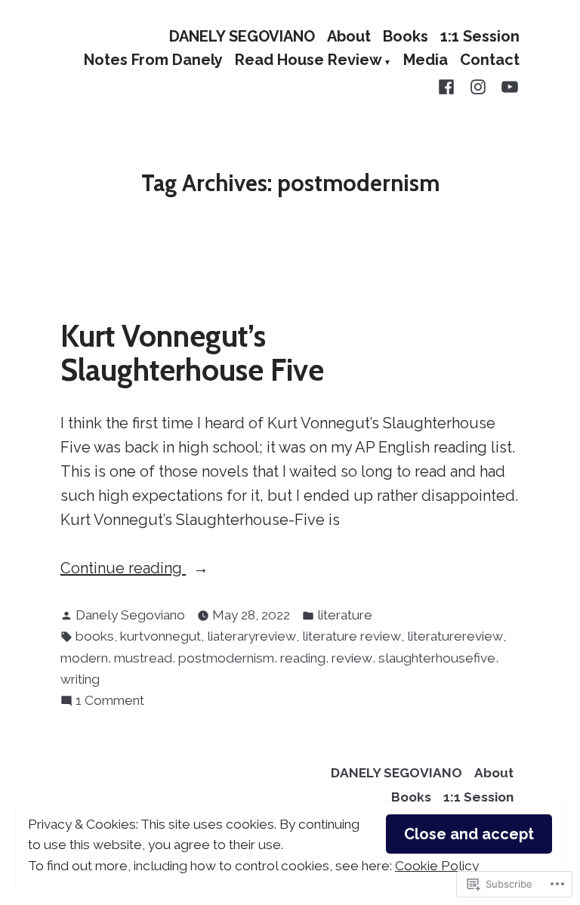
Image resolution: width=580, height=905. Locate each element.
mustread (143, 658)
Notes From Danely (153, 61)
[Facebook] (449, 85)
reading (302, 658)
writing (80, 679)
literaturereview (455, 636)
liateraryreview (251, 636)
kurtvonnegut (160, 636)
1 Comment (110, 702)
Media (425, 61)
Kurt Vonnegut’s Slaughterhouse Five (192, 352)
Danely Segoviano (130, 614)
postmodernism (226, 658)
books (95, 636)
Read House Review (308, 61)
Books (405, 36)
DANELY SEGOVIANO (242, 36)
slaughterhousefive (436, 658)
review (352, 658)
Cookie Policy (437, 865)
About (349, 36)
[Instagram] (478, 85)
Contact (490, 61)
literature (344, 614)
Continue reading (123, 569)
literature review (351, 636)
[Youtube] (507, 85)
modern (84, 658)
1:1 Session (480, 36)
